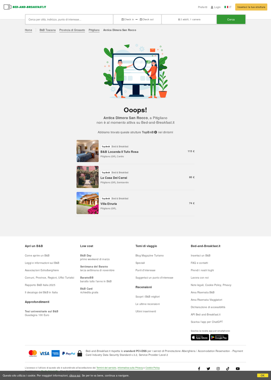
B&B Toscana (48, 30)
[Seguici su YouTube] (237, 368)
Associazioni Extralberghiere (42, 270)
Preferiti (202, 7)
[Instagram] (218, 368)
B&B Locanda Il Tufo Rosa (119, 152)
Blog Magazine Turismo (150, 255)
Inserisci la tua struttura (251, 7)
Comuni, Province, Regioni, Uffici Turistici (49, 277)
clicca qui (74, 375)
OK (263, 375)
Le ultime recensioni (148, 304)
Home (28, 30)
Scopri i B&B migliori (148, 296)
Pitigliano (94, 30)
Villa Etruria (108, 204)
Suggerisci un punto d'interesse (154, 277)
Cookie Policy (152, 367)
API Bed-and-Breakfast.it (205, 314)
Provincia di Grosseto (72, 30)
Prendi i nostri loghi (202, 270)
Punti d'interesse (145, 270)
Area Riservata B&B (203, 292)
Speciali (140, 263)
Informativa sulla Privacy (130, 367)
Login (217, 7)
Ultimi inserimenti (146, 311)
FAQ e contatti (199, 263)
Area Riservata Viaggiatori (206, 299)
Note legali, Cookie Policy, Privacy (211, 285)
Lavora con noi (200, 277)
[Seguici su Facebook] (200, 368)
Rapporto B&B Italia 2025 (40, 285)
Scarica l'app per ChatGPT (207, 322)
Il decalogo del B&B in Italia (41, 292)
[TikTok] (227, 368)
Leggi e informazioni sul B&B (42, 263)
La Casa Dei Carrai (113, 178)
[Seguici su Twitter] (208, 368)
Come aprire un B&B (37, 255)
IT (230, 7)
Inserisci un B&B (200, 255)
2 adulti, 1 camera (190, 19)
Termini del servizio (106, 367)
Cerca (231, 19)
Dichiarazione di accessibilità (208, 307)
